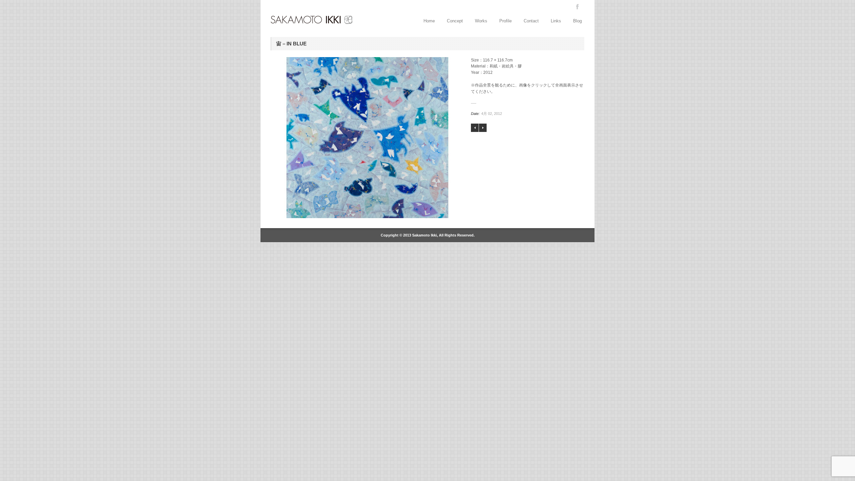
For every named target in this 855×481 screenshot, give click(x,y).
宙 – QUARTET (475, 128)
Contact (531, 20)
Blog (577, 20)
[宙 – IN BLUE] (367, 137)
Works (481, 20)
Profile (505, 20)
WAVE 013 (483, 128)
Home (429, 20)
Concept (455, 20)
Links (556, 20)
